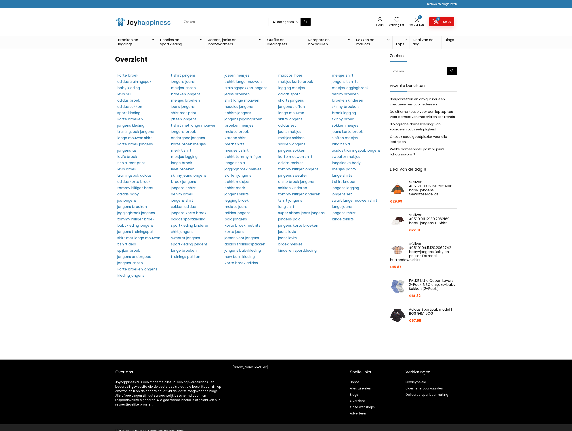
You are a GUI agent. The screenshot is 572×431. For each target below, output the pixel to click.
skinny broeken (345, 106)
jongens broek (183, 131)
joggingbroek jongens (136, 213)
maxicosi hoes (290, 75)
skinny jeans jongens (188, 175)
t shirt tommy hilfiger (243, 156)
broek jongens (183, 181)
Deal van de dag (423, 42)
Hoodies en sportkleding (171, 42)
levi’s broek (127, 156)
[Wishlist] (396, 20)
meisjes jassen (183, 87)
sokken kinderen (292, 187)
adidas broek (128, 100)
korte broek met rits (242, 225)
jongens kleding (130, 125)
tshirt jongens (290, 200)
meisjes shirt (342, 75)
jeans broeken (237, 94)
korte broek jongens (135, 144)
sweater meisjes (346, 156)
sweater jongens (185, 238)
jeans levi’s (287, 238)
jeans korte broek (347, 131)
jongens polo (289, 219)
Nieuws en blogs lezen (442, 4)
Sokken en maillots (365, 42)
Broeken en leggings (128, 42)
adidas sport (289, 94)
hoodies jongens (239, 106)
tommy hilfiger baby (135, 187)
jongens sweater (292, 175)
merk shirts (234, 144)
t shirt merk (235, 187)
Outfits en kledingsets (277, 42)
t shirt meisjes (237, 181)
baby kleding (128, 87)
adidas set (287, 125)
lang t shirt (341, 144)
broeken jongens (185, 94)
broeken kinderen (347, 100)
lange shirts (342, 175)
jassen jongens (183, 119)
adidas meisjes (290, 162)
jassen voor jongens (242, 238)
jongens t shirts (345, 81)
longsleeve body (346, 162)
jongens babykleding (243, 250)
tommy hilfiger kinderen (299, 194)
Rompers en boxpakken (319, 42)
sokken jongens (291, 144)
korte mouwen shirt (295, 156)
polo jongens (236, 219)
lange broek (181, 162)
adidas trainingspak (134, 81)
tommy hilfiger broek (135, 219)
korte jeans (234, 231)
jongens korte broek (188, 213)
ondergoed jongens (188, 137)
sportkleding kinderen (190, 225)
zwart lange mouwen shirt (354, 200)
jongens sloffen (291, 106)
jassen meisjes (237, 75)
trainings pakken (185, 256)
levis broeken (182, 169)
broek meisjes (290, 244)
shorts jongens (291, 100)
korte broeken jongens (137, 269)
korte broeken (130, 119)
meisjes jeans (236, 206)
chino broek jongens (296, 181)
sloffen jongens (238, 175)
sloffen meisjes (345, 137)
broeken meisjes (239, 125)
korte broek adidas (241, 263)
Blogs (449, 39)
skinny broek (343, 119)
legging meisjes (291, 87)
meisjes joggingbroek (350, 87)
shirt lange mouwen (242, 100)
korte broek (127, 75)
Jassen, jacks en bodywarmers (222, 42)
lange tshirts (343, 219)
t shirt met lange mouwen (193, 125)
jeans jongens (183, 106)
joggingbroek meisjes (243, 169)
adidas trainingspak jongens (356, 150)
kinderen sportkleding (297, 250)
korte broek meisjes (188, 144)
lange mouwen (291, 112)
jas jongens (127, 200)
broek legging (344, 112)
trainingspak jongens (135, 131)
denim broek (182, 194)
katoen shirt (235, 137)
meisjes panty (344, 169)
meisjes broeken (185, 100)
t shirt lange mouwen (243, 81)
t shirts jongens (238, 112)
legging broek (237, 200)
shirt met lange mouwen (138, 238)
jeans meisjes (289, 131)
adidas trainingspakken (245, 244)
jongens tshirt (344, 213)
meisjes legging (184, 156)
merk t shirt (181, 150)
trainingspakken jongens (246, 87)
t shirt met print (131, 162)
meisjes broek (237, 131)
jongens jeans (183, 81)
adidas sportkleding (188, 219)
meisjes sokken (291, 137)
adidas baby (128, 194)
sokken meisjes (345, 125)
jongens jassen (130, 263)
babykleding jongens (135, 225)
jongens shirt (182, 200)
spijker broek (128, 250)
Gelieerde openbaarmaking (427, 394)
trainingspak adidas (134, 175)
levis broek (126, 169)
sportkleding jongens (189, 244)
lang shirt (286, 206)
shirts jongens (290, 119)
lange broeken (184, 250)
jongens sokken (291, 150)
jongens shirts (237, 194)
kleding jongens (130, 275)
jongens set (342, 194)
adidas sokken (129, 106)
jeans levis (287, 231)
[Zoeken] (306, 22)
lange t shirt (235, 162)
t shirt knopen (344, 181)
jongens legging (345, 187)
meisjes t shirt (237, 150)
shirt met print (183, 112)
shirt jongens (182, 231)
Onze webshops (362, 407)
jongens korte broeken (298, 225)
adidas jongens (237, 213)
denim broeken (345, 94)
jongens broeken (132, 206)
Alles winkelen (360, 388)
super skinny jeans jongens (301, 213)
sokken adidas (183, 206)
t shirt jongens (183, 75)
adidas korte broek (134, 181)
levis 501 (124, 94)
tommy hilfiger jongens (298, 169)
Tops (399, 44)
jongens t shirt (183, 187)
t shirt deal (126, 244)
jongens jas (127, 150)
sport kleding (128, 112)
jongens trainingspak (135, 231)
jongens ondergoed (134, 256)
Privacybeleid (416, 382)
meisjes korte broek (295, 81)
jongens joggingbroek (243, 119)
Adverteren (358, 413)
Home (354, 382)
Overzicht (357, 401)
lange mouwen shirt (134, 137)
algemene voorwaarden (424, 388)
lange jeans (342, 206)
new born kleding (240, 256)
